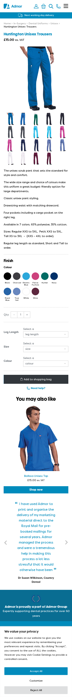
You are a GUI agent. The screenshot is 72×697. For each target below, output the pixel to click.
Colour (8, 360)
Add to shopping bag (38, 379)
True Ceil (17, 299)
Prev (6, 542)
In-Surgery (19, 23)
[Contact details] (58, 6)
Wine (35, 298)
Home (7, 23)
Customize (36, 680)
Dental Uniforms (38, 23)
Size (6, 346)
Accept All (36, 671)
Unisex (54, 23)
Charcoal (16, 283)
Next (66, 542)
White (26, 298)
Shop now (35, 489)
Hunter (45, 283)
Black (7, 283)
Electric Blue (26, 284)
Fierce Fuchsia (35, 284)
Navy (54, 283)
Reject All (36, 690)
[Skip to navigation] (65, 6)
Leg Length (11, 332)
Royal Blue (7, 299)
